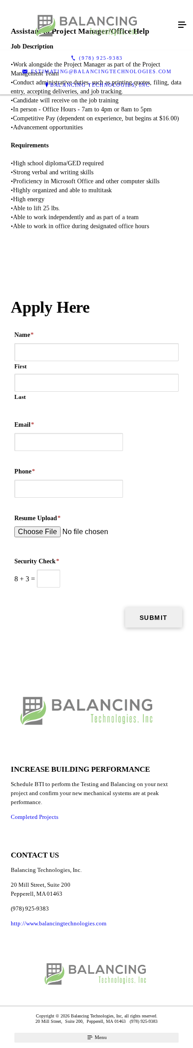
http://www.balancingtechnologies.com (58, 923)
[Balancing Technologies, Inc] (87, 25)
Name (24, 335)
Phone (24, 471)
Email (24, 424)
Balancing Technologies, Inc (99, 85)
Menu (100, 1037)
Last (20, 397)
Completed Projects (34, 817)
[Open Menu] (182, 25)
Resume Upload (37, 518)
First (20, 366)
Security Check (36, 561)
